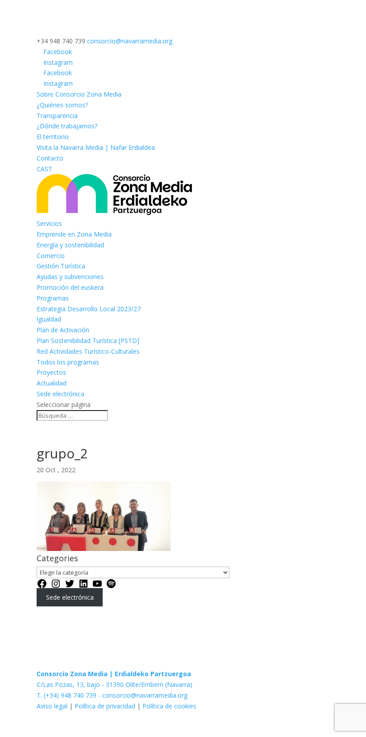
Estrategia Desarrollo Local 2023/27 (89, 309)
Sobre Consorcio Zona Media (79, 94)
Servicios (49, 223)
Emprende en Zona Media (74, 234)
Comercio (51, 255)
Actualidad (52, 383)
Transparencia (57, 115)
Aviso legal (53, 706)
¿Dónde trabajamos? (67, 126)
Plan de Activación (63, 330)
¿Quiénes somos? (62, 105)
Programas (53, 298)
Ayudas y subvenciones (70, 276)
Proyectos (51, 372)
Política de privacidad (105, 706)
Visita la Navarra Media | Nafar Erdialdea (96, 147)
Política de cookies (169, 706)
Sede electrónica (60, 394)
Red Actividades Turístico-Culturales (88, 351)
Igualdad (49, 319)
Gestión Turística (61, 266)
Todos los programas (68, 362)
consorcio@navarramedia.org (144, 695)
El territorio (53, 136)
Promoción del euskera (70, 287)
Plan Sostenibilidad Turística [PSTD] (88, 340)
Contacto (50, 158)
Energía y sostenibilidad (70, 245)
